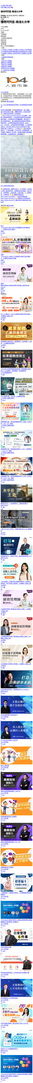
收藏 (2, 19)
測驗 (5, 7)
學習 (7, 5)
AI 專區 (3, 5)
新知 (11, 7)
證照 (2, 7)
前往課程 (3, 34)
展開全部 (3, 42)
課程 (10, 5)
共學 (8, 7)
